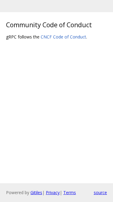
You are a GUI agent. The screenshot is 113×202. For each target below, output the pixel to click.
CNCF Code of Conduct (63, 37)
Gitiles (36, 192)
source (100, 192)
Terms (69, 192)
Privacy (53, 192)
